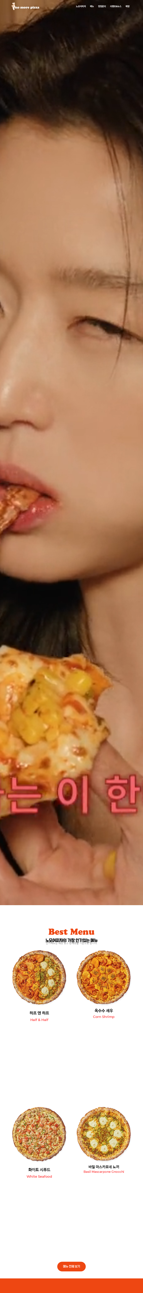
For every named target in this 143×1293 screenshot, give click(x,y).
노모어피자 (81, 6)
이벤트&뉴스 (115, 6)
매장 (127, 6)
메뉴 (92, 6)
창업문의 (102, 6)
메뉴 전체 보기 (71, 1266)
